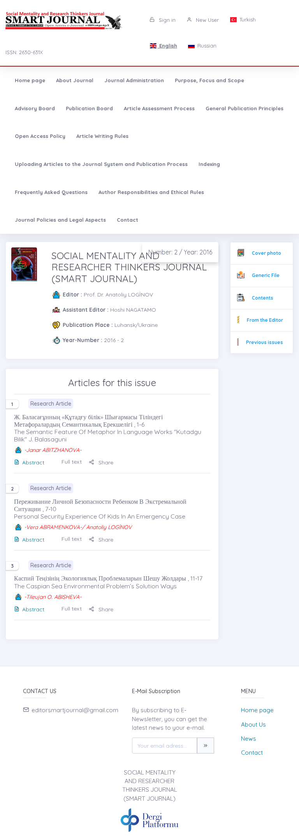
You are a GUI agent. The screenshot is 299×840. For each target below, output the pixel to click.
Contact (127, 220)
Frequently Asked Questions (51, 192)
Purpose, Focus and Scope (209, 80)
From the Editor (265, 320)
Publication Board (89, 108)
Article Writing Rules (102, 136)
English (167, 45)
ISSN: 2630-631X (24, 52)
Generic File (266, 275)
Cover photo (266, 253)
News (248, 738)
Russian (206, 45)
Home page (30, 80)
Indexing (209, 164)
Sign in (166, 20)
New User (206, 20)
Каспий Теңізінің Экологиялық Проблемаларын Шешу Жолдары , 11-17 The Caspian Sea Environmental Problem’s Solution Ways (108, 581)
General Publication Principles (244, 108)
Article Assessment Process (159, 108)
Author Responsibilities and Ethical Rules (151, 192)
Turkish (247, 19)
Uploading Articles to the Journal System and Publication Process (101, 164)
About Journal (74, 80)
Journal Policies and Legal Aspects (60, 220)
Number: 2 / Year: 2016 (180, 252)
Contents (262, 298)
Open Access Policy (40, 136)
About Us (253, 724)
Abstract (33, 462)
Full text (72, 461)
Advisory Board (35, 108)
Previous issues (264, 342)
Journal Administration (134, 80)
